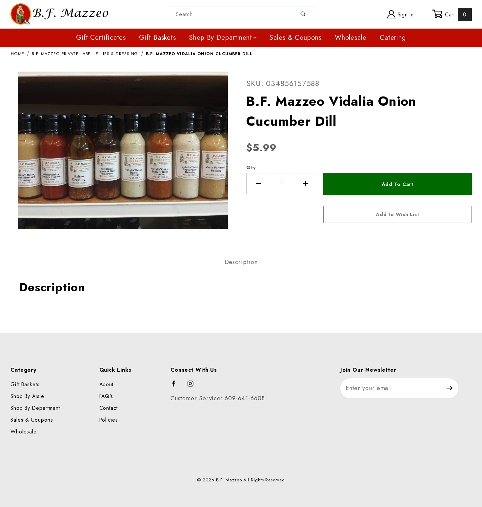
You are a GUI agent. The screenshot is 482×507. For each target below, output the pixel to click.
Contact (108, 408)
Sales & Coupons (296, 37)
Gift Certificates (101, 37)
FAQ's (106, 396)
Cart (455, 14)
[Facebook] (177, 386)
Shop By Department (220, 37)
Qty (251, 167)
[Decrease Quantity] (258, 183)
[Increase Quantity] (306, 183)
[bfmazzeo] (59, 13)
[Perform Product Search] (303, 14)
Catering (393, 37)
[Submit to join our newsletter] (449, 388)
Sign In (405, 14)
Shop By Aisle (27, 396)
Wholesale (351, 37)
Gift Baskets (157, 37)
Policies (108, 420)
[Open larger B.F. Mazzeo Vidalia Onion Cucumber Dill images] (123, 155)
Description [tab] (241, 262)
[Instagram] (193, 386)
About (106, 384)
